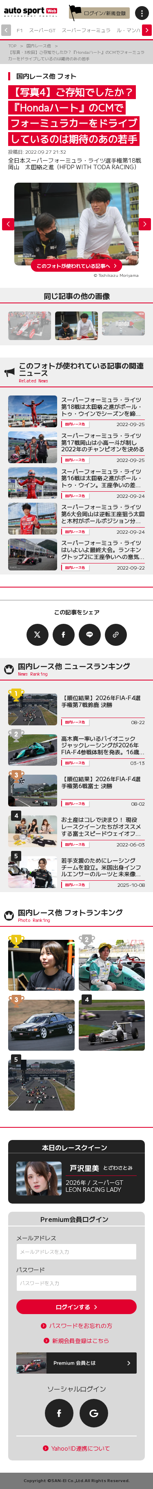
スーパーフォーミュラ (86, 30)
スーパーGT (42, 30)
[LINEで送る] (90, 635)
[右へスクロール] (147, 30)
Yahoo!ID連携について (80, 1448)
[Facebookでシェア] (64, 635)
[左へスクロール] (6, 30)
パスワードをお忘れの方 (80, 1325)
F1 (20, 30)
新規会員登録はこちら (80, 1340)
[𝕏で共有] (38, 635)
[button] (145, 224)
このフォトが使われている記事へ (73, 265)
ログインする (73, 1307)
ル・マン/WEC (133, 30)
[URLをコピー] (116, 635)
